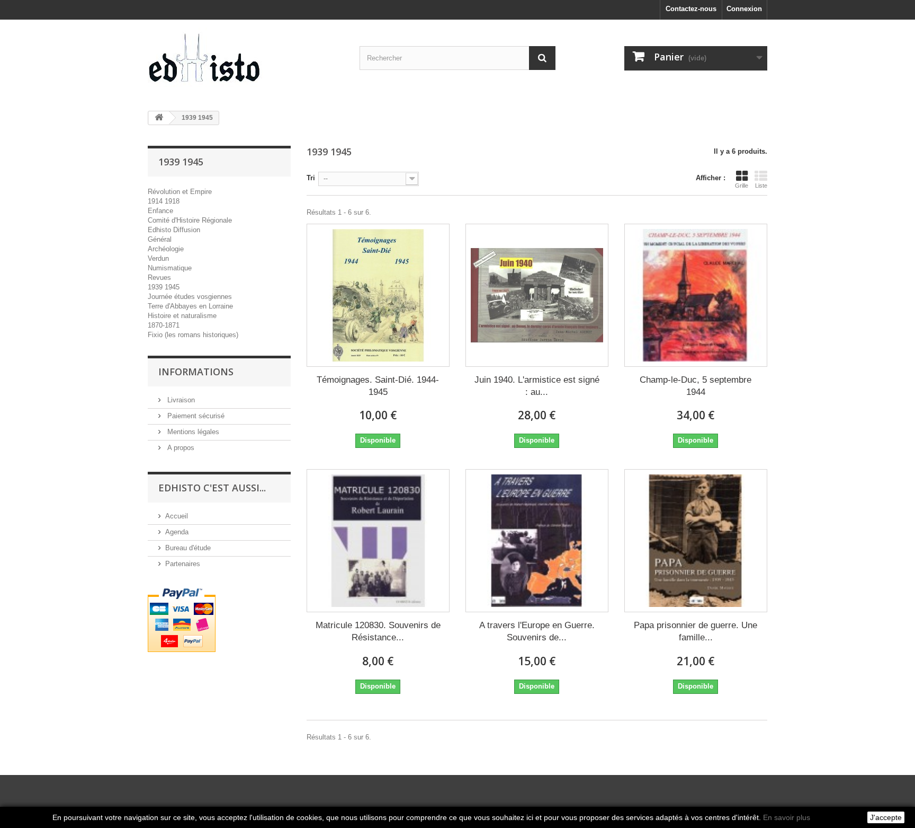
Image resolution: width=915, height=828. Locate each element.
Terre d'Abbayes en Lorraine (190, 306)
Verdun (158, 258)
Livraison (180, 400)
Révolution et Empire (180, 192)
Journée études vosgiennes (190, 297)
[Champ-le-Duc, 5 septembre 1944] (696, 295)
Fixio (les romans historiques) (193, 335)
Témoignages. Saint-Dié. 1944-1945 (378, 386)
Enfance (160, 211)
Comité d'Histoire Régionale (190, 220)
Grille (741, 185)
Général (160, 239)
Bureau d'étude (188, 548)
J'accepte (886, 817)
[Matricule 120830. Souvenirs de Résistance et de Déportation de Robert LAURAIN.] (378, 540)
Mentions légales (192, 432)
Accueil (176, 516)
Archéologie (166, 249)
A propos (179, 448)
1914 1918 (164, 201)
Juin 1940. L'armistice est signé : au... (536, 386)
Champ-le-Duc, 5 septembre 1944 (695, 386)
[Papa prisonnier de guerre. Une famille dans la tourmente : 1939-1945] (696, 540)
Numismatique (170, 268)
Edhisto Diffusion (174, 230)
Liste (761, 185)
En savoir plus (786, 817)
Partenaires (182, 564)
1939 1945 (164, 287)
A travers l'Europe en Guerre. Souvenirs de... (537, 631)
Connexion (744, 9)
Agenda (177, 532)
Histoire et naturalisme (182, 316)
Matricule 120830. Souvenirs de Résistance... (378, 631)
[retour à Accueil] (159, 118)
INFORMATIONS (196, 371)
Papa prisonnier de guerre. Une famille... (695, 631)
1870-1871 (164, 325)
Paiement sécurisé (195, 416)
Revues (159, 277)
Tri (311, 178)
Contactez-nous (691, 9)
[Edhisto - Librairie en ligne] (246, 61)
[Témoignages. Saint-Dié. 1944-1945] (378, 295)
